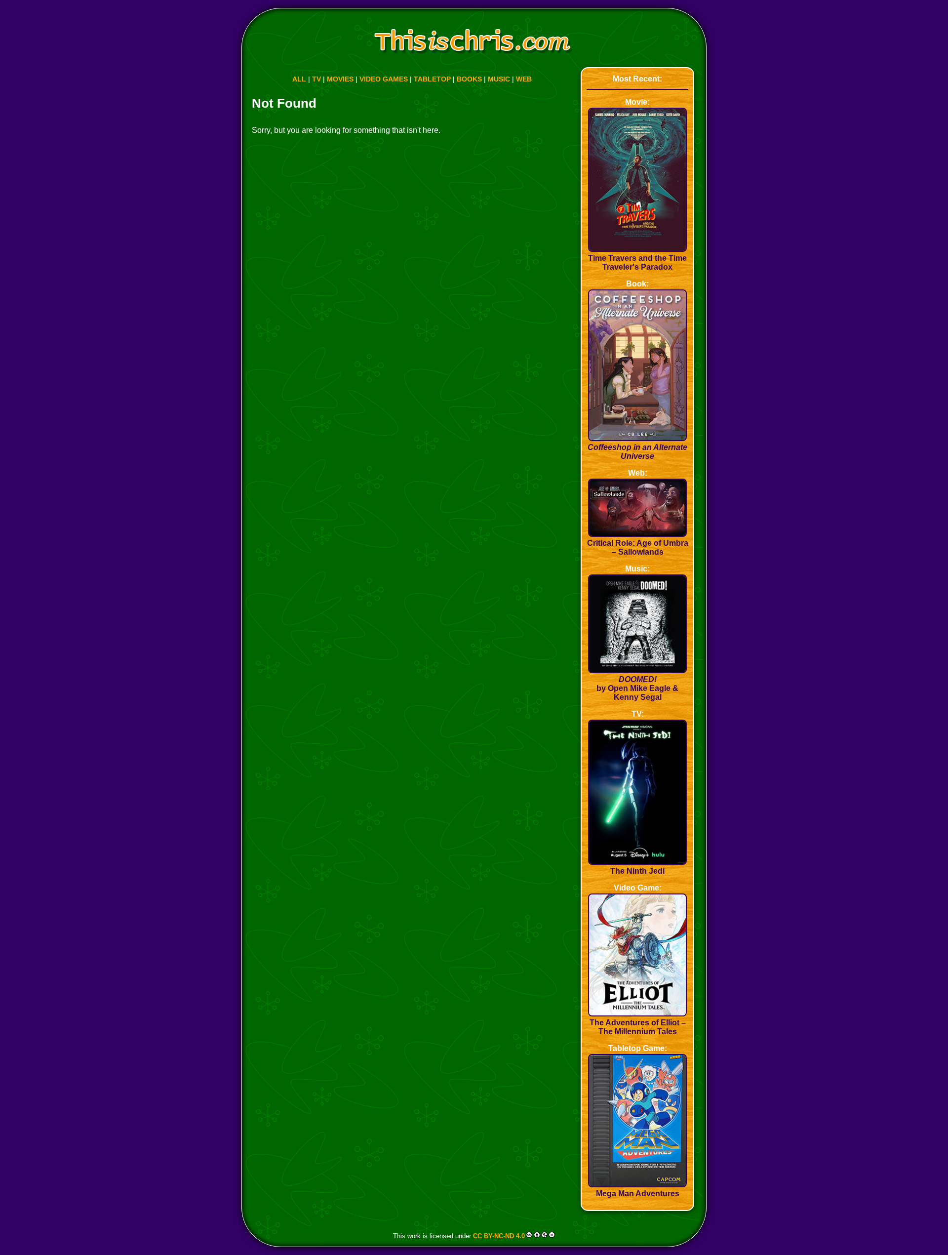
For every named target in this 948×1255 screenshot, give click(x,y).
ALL (299, 79)
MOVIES (340, 79)
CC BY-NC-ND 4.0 (499, 1235)
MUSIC (499, 79)
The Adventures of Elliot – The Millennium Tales (638, 1027)
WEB (524, 79)
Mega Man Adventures (637, 1193)
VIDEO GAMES (383, 79)
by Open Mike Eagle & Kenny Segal (637, 688)
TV (316, 79)
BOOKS (469, 79)
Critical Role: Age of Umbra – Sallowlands (637, 547)
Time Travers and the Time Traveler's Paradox (637, 262)
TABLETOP (432, 79)
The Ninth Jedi (637, 871)
